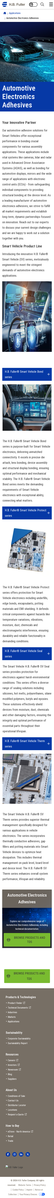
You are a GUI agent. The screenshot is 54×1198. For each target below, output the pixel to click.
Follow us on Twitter (28, 1154)
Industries (12, 1012)
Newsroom (13, 1069)
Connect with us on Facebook (8, 1154)
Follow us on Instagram (14, 1154)
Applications (15, 13)
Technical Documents (18, 1007)
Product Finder (15, 1003)
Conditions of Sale (16, 1096)
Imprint (29, 1190)
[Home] (4, 13)
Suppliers (12, 1079)
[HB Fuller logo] (13, 4)
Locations (12, 1109)
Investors (12, 1065)
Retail (10, 1136)
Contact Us (13, 1100)
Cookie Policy (18, 1190)
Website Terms (24, 1185)
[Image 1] (14, 1167)
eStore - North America (19, 1131)
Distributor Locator (17, 1105)
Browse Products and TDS (29, 976)
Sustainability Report (17, 1043)
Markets (12, 1017)
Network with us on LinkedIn (21, 1154)
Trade (10, 1140)
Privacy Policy (40, 1185)
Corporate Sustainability (19, 1038)
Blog (10, 1074)
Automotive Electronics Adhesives (22, 18)
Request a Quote (16, 1114)
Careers (11, 1060)
